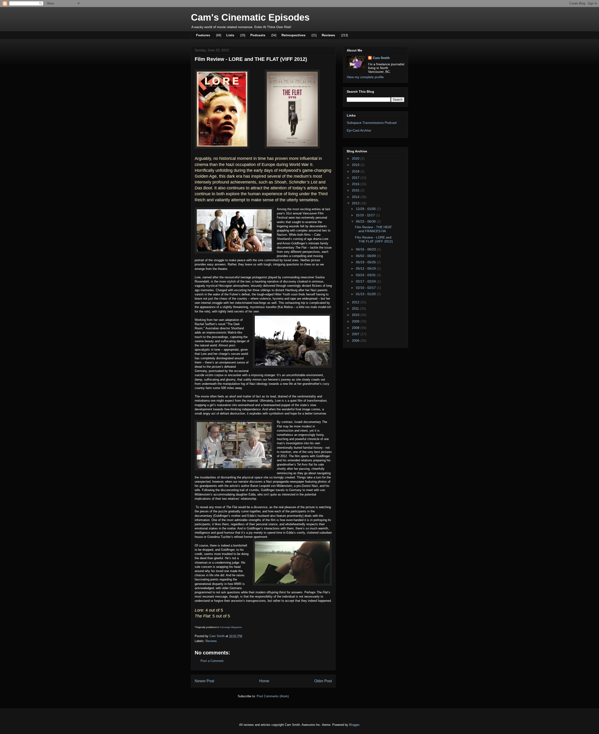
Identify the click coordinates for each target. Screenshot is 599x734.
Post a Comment (212, 661)
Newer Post (204, 681)
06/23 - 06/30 (366, 221)
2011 (356, 308)
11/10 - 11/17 (366, 215)
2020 (356, 158)
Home (264, 681)
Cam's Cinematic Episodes (250, 17)
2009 (356, 321)
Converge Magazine (231, 627)
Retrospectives (293, 35)
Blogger (354, 725)
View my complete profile (365, 77)
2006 (356, 340)
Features (203, 35)
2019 (356, 165)
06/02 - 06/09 (366, 256)
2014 (356, 197)
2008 (356, 328)
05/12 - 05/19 (366, 268)
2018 (356, 171)
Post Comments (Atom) (273, 696)
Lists (230, 35)
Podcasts (257, 35)
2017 (356, 178)
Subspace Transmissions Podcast (372, 123)
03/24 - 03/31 (366, 275)
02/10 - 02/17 (366, 288)
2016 (356, 184)
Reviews (328, 35)
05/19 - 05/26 (366, 262)
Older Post (323, 681)
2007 (356, 334)
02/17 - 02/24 (366, 281)
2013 (356, 203)
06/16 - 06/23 (366, 249)
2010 (356, 315)
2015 (356, 190)
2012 (356, 302)
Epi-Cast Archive (359, 130)
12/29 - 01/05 (366, 209)
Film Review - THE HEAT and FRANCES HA (373, 229)
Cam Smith (381, 58)
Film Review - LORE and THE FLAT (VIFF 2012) (374, 239)
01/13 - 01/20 (366, 294)
